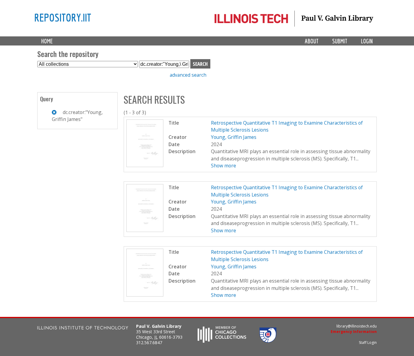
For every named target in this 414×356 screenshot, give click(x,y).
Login (367, 41)
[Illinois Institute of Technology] (82, 328)
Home (47, 41)
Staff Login (368, 342)
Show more (223, 165)
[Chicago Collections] (222, 341)
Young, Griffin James (233, 137)
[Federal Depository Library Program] (267, 341)
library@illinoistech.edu (356, 326)
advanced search (188, 75)
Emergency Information (354, 331)
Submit (339, 41)
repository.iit (62, 17)
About (312, 41)
